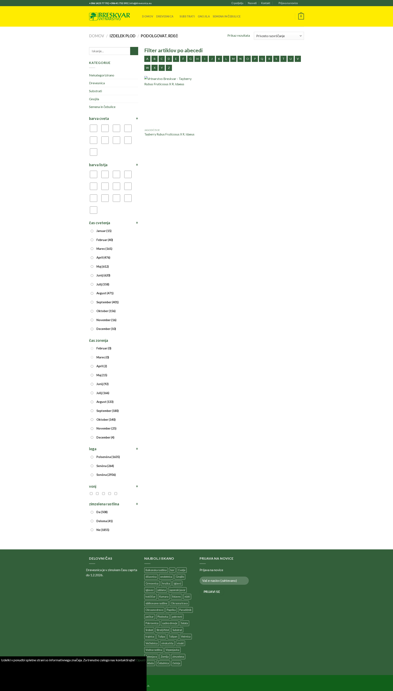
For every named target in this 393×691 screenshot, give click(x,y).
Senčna (105, 466)
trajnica (150, 636)
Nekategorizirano (101, 75)
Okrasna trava (179, 603)
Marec (104, 248)
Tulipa (161, 636)
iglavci (177, 583)
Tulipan (173, 636)
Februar (104, 240)
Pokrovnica (152, 623)
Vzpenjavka (172, 649)
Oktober (106, 311)
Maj (102, 266)
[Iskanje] (137, 16)
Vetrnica (186, 636)
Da (102, 512)
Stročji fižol (163, 630)
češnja (176, 663)
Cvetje (181, 570)
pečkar (150, 616)
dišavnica (151, 576)
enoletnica (166, 576)
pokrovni (177, 616)
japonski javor (177, 590)
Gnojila (204, 16)
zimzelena (178, 656)
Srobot (149, 630)
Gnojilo (180, 576)
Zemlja (165, 656)
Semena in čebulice (227, 16)
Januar (104, 231)
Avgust (105, 293)
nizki (187, 596)
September (107, 302)
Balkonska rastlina (156, 570)
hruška (166, 583)
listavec (176, 596)
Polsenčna (108, 457)
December (106, 329)
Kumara (163, 596)
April (103, 257)
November (106, 320)
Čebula (150, 663)
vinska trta (167, 643)
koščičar (151, 596)
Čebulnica (163, 663)
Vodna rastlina (154, 649)
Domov (147, 16)
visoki (180, 643)
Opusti (141, 660)
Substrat (177, 630)
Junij (103, 275)
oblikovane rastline (156, 603)
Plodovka (162, 616)
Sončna (106, 474)
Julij (102, 284)
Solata (184, 623)
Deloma (104, 521)
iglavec (150, 590)
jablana (161, 590)
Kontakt (265, 3)
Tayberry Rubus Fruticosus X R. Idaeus (169, 134)
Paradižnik (185, 609)
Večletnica (152, 643)
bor (172, 570)
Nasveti (252, 3)
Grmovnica (152, 583)
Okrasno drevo (154, 609)
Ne (102, 530)
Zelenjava (151, 656)
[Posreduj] (134, 51)
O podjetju (237, 3)
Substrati (187, 16)
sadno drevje (169, 623)
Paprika (171, 609)
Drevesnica (165, 16)
